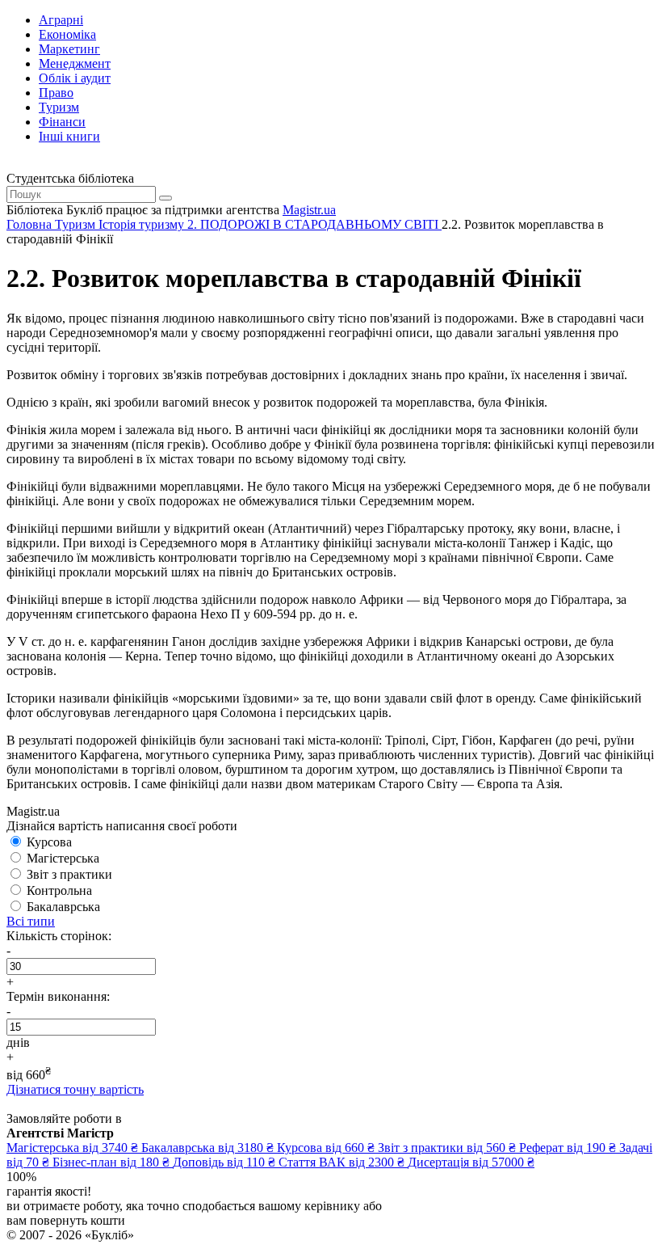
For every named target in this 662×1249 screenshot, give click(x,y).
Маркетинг (69, 49)
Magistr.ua (309, 210)
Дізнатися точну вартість (75, 1089)
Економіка (67, 34)
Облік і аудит (75, 78)
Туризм (59, 107)
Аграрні (61, 20)
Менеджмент (75, 63)
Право (56, 92)
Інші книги (69, 136)
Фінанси (62, 122)
